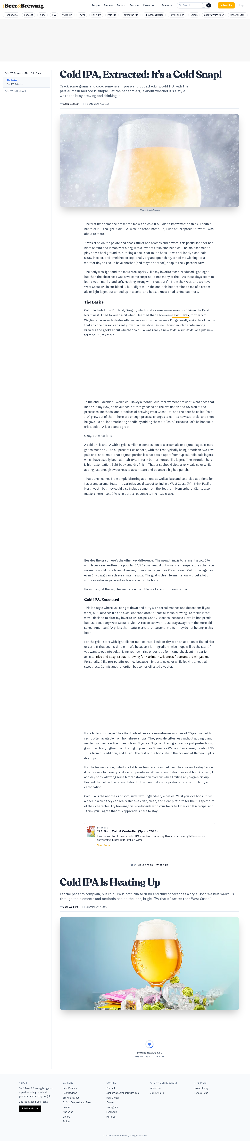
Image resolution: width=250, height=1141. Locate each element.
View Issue (104, 845)
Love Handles (177, 14)
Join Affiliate (157, 1092)
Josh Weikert (70, 906)
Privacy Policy (201, 1088)
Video (42, 14)
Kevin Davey (180, 315)
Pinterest (111, 1116)
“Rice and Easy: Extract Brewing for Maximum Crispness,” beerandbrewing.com (151, 657)
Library (66, 1116)
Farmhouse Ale (130, 14)
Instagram (112, 1107)
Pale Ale (111, 14)
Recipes (96, 5)
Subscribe (226, 5)
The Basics (12, 80)
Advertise (155, 1088)
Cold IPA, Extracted (15, 84)
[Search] (208, 5)
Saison (194, 14)
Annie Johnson (71, 103)
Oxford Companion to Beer (77, 1102)
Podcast (121, 5)
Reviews (108, 5)
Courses (67, 1107)
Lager (82, 14)
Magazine (68, 1111)
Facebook (111, 1111)
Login (242, 5)
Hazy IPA (96, 14)
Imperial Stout (238, 14)
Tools (133, 5)
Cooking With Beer (214, 14)
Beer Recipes (70, 1088)
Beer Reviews (70, 1092)
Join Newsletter (30, 1108)
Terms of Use (201, 1092)
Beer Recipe (11, 14)
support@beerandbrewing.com (122, 1092)
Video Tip (67, 14)
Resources (148, 5)
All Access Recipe (154, 14)
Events (165, 5)
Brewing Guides (71, 1097)
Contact (110, 1088)
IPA (54, 14)
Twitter (110, 1102)
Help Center (112, 1097)
